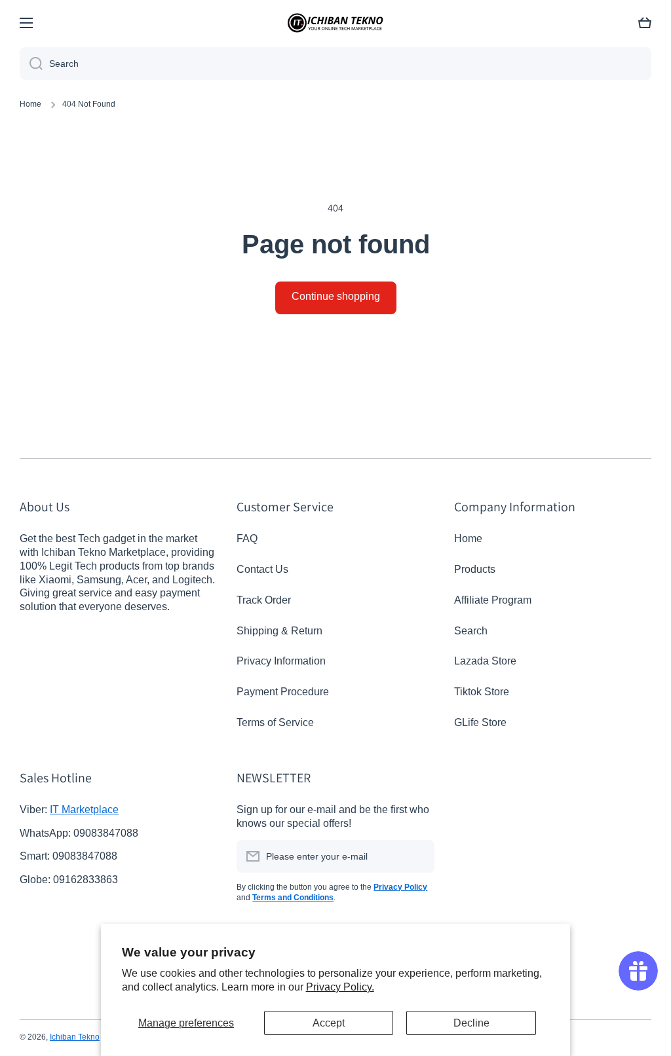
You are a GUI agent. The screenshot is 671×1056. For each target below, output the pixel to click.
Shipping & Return (279, 630)
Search (471, 630)
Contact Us (262, 569)
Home (30, 104)
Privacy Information (281, 660)
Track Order (264, 600)
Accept (329, 1023)
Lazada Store (485, 660)
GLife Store (480, 722)
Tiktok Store (481, 691)
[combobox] (335, 63)
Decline (471, 1023)
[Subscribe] (418, 856)
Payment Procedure (283, 691)
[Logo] (335, 23)
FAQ (247, 538)
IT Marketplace (84, 809)
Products (474, 569)
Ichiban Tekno (75, 1037)
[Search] (31, 63)
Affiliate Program (492, 600)
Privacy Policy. (340, 986)
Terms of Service (275, 722)
